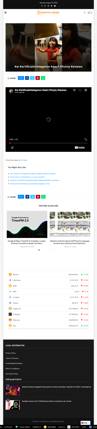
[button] (10, 231)
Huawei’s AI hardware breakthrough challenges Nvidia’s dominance (35, 180)
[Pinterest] (51, 6)
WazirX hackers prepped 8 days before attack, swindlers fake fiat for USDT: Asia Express (56, 387)
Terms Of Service (12, 358)
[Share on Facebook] (27, 78)
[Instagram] (48, 6)
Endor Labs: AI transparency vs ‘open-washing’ (27, 177)
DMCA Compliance (13, 368)
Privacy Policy (11, 353)
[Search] (85, 12)
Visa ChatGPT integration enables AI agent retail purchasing (32, 174)
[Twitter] (45, 6)
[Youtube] (55, 6)
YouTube (23, 160)
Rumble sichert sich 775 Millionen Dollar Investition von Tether (47, 401)
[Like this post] (22, 78)
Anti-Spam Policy (12, 374)
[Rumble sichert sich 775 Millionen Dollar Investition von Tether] (13, 405)
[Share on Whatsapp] (43, 78)
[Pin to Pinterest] (37, 78)
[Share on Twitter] (32, 78)
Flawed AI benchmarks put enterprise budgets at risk (29, 184)
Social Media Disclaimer (14, 363)
